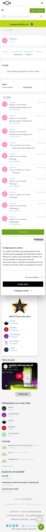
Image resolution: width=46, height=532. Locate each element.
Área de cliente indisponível (20, 107)
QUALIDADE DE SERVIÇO (35, 515)
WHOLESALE (35, 519)
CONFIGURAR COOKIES (15, 515)
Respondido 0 (29, 52)
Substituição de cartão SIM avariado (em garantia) (19, 482)
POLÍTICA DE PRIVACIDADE (31, 512)
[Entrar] (3, 16)
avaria (4, 476)
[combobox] (23, 16)
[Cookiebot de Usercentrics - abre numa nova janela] (33, 239)
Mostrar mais (23, 232)
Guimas (12, 321)
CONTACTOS (14, 512)
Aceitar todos (23, 284)
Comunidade (8, 30)
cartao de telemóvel (9, 489)
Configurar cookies (21, 291)
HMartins (13, 39)
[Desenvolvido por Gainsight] (23, 499)
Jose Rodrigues (15, 334)
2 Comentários (7, 485)
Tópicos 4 (5, 52)
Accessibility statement (33, 504)
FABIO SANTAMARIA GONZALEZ (20, 445)
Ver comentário (14, 110)
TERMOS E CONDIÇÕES (19, 519)
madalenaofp (13, 459)
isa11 (10, 452)
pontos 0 (39, 52)
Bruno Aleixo (14, 341)
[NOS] (7, 3)
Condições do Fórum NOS (13, 504)
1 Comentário (7, 479)
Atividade (7, 97)
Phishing (12, 159)
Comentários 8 (16, 52)
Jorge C (12, 348)
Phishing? (13, 184)
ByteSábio (13, 328)
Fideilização (14, 208)
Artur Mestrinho (13, 433)
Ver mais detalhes (32, 277)
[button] (2, 11)
